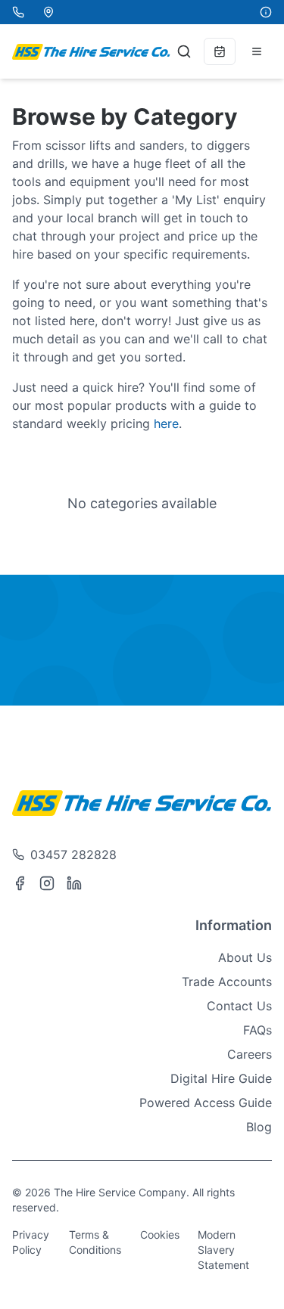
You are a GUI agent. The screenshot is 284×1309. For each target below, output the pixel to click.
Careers (249, 1054)
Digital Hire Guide (221, 1078)
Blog (259, 1126)
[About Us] (266, 12)
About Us (245, 957)
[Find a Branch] (48, 12)
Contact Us (239, 1005)
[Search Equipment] (184, 51)
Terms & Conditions (95, 1242)
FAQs (257, 1030)
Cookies (159, 1234)
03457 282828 (73, 854)
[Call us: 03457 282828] (18, 12)
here (166, 423)
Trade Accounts (227, 981)
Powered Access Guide (205, 1102)
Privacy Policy (30, 1242)
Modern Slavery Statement (223, 1249)
